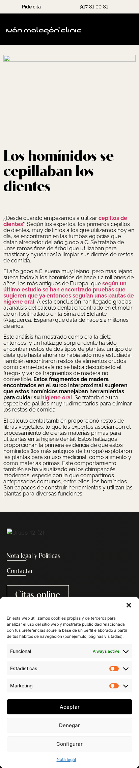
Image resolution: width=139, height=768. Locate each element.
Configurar (69, 744)
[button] (129, 605)
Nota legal (66, 759)
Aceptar (70, 707)
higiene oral (56, 397)
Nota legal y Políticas (33, 556)
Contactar (20, 571)
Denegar (69, 725)
